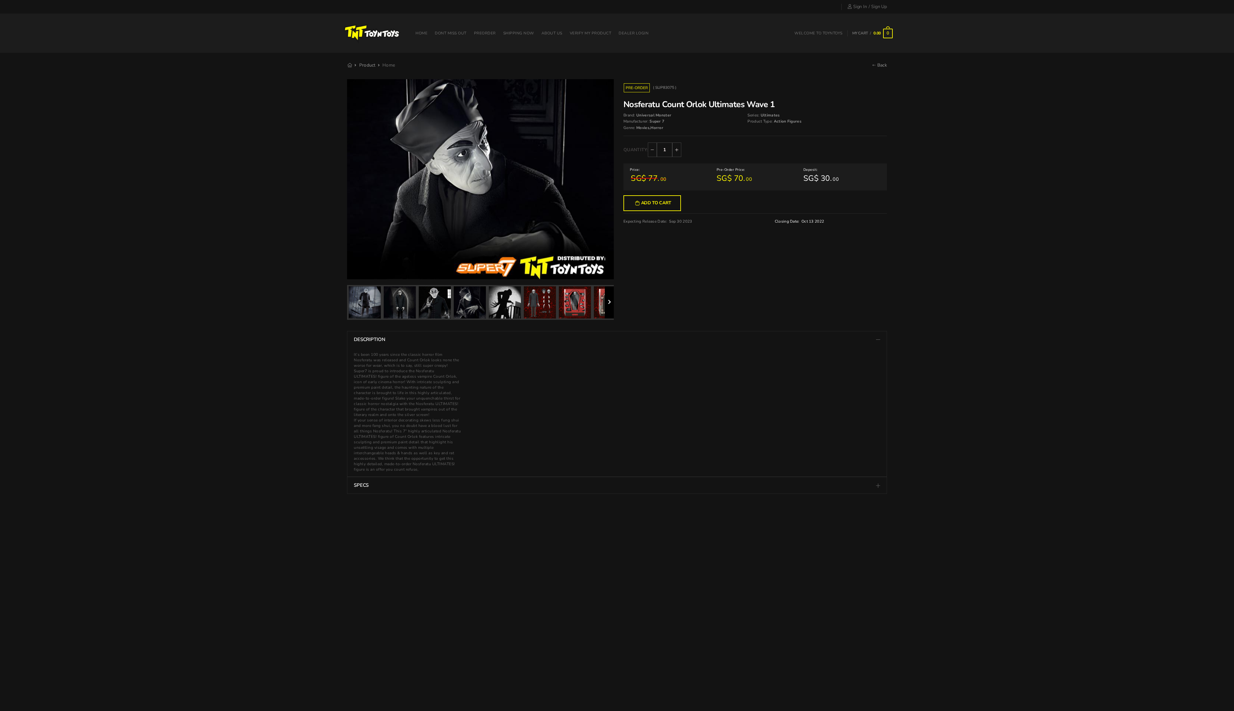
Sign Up (879, 7)
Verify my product (591, 33)
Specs (361, 485)
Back (881, 65)
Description (369, 339)
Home (421, 33)
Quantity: (635, 150)
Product (367, 65)
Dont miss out (451, 33)
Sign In (860, 7)
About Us (551, 33)
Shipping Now (518, 33)
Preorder (485, 33)
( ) (664, 87)
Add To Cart (656, 203)
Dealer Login (633, 33)
